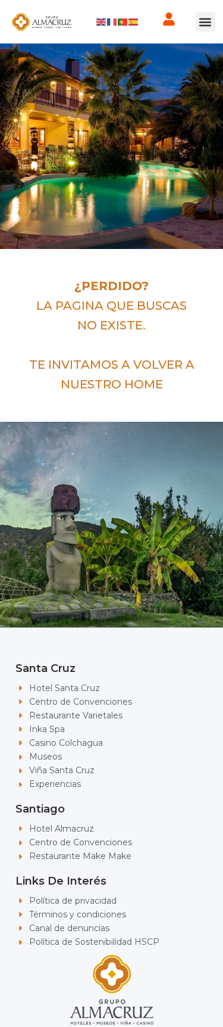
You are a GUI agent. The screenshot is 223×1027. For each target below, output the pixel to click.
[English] (101, 21)
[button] (205, 22)
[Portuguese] (123, 21)
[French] (112, 21)
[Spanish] (133, 21)
